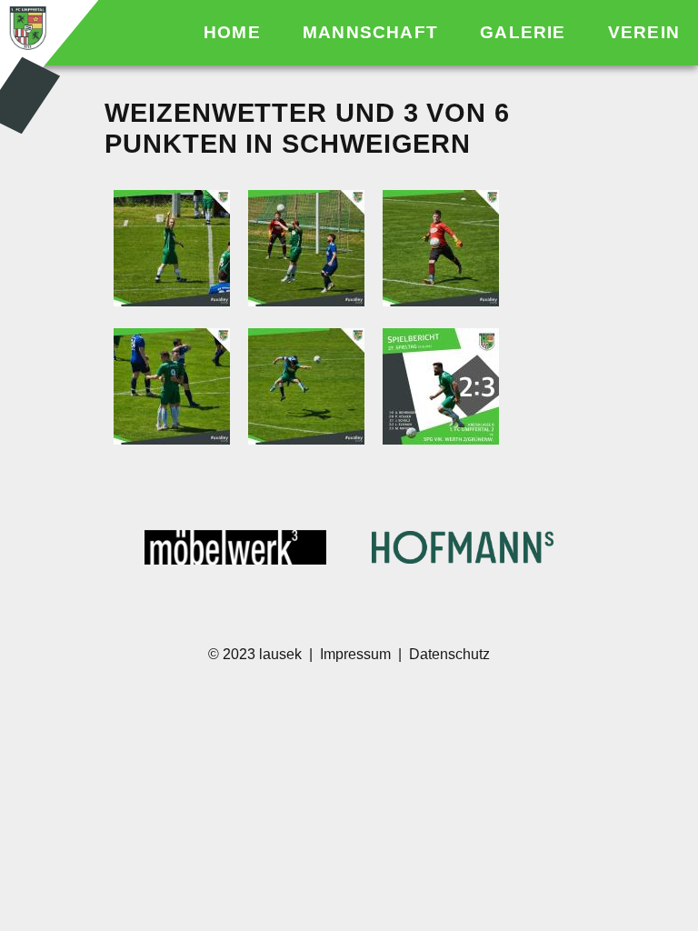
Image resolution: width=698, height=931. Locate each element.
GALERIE (526, 32)
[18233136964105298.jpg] (441, 388)
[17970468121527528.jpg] (306, 388)
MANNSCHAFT (373, 32)
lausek (282, 654)
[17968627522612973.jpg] (172, 388)
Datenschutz (449, 654)
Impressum (355, 654)
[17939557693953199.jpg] (306, 250)
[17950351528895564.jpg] (441, 250)
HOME (235, 32)
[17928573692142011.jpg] (172, 250)
